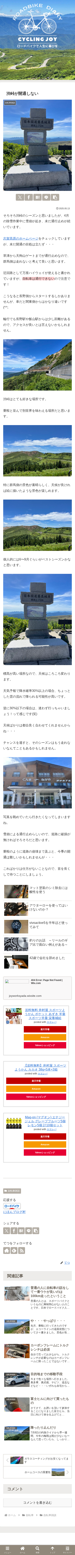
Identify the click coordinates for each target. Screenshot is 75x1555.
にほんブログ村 (14, 1212)
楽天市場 (45, 1029)
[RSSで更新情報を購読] (21, 1250)
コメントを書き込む (37, 1502)
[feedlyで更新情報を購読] (14, 1250)
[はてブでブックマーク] (37, 197)
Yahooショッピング (45, 1045)
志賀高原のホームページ (20, 238)
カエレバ (51, 1022)
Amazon (45, 1037)
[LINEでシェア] (46, 197)
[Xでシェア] (20, 197)
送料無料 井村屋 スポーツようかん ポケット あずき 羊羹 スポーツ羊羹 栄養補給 (45, 1014)
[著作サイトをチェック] (6, 1250)
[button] (55, 197)
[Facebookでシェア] (29, 197)
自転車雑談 (14, 1190)
